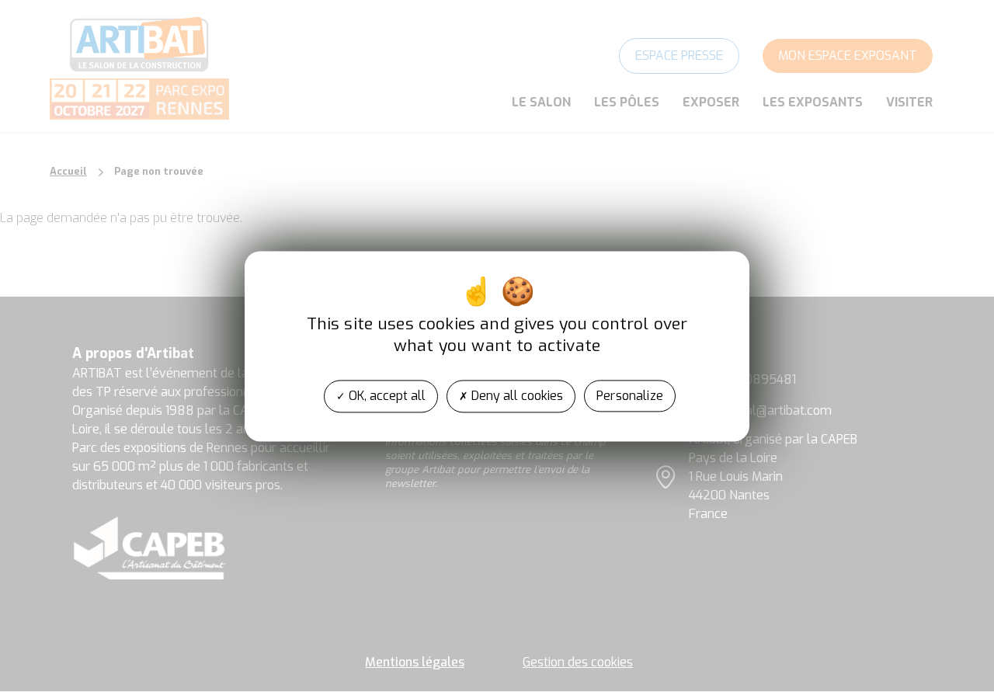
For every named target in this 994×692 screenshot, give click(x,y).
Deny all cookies (515, 396)
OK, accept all (386, 396)
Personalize (629, 396)
